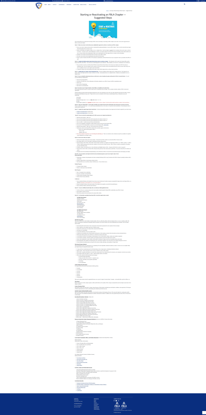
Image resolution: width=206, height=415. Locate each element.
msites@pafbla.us (80, 216)
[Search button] (185, 4)
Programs (69, 4)
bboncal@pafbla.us (80, 203)
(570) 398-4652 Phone (58, 0)
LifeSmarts (79, 388)
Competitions (76, 4)
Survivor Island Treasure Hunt (82, 362)
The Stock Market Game (81, 387)
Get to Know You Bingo (81, 357)
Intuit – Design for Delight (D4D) (82, 386)
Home (45, 4)
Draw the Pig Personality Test (82, 359)
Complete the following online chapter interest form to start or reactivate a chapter (93, 61)
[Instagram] (199, 0)
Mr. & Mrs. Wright (80, 360)
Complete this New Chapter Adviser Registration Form (88, 71)
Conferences (61, 4)
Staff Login (203, 0)
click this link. (106, 124)
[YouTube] (198, 0)
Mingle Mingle (79, 365)
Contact (54, 4)
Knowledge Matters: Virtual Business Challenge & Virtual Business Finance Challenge (91, 384)
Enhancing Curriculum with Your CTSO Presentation (86, 383)
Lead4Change (79, 390)
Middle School (96, 407)
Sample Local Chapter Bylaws (82, 111)
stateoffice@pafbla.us (109, 0)
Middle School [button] (83, 4)
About (49, 4)
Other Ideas (79, 363)
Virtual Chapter (92, 4)
